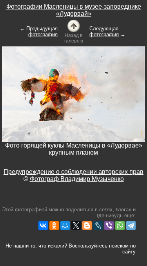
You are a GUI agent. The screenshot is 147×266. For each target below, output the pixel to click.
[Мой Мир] (65, 225)
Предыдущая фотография (42, 31)
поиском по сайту (122, 249)
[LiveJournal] (98, 225)
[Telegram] (131, 225)
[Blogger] (87, 225)
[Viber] (109, 225)
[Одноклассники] (54, 225)
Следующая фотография (104, 31)
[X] (76, 225)
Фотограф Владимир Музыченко (77, 178)
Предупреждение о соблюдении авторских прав (73, 171)
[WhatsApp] (120, 225)
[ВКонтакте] (43, 225)
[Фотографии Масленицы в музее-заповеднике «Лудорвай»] (73, 25)
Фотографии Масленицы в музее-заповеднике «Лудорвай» (73, 10)
